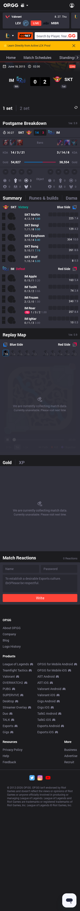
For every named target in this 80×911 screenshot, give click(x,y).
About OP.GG (12, 628)
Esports (8, 726)
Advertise (70, 756)
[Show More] (24, 5)
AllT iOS (43, 682)
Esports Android (48, 726)
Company (9, 634)
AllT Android (46, 676)
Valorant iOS (46, 695)
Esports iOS (45, 732)
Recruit (69, 762)
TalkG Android (47, 713)
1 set (7, 108)
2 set (25, 108)
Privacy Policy (12, 750)
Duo (5, 713)
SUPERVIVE (11, 695)
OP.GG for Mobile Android (55, 664)
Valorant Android (49, 689)
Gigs (6, 732)
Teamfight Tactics (15, 670)
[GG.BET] (25, 35)
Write (40, 598)
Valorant (9, 676)
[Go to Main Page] (11, 5)
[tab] (14, 198)
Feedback (9, 762)
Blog (6, 640)
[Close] (73, 45)
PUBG (7, 689)
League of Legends (16, 664)
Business (70, 750)
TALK (6, 720)
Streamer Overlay (15, 707)
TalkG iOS (44, 720)
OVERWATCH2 (13, 682)
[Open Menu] (71, 5)
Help (6, 756)
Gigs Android (46, 701)
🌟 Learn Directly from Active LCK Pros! (27, 45)
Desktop (8, 701)
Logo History (12, 646)
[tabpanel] (40, 265)
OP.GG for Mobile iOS (52, 670)
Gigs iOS (43, 707)
